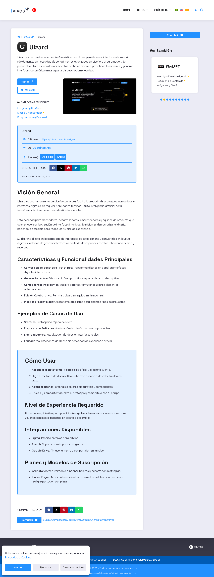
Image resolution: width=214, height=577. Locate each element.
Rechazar (45, 567)
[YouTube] (34, 10)
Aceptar (18, 567)
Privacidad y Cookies (18, 557)
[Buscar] (201, 10)
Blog (141, 10)
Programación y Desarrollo (32, 117)
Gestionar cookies (73, 567)
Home (127, 10)
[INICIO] (18, 37)
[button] (53, 168)
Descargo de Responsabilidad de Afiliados (136, 560)
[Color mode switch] (195, 10)
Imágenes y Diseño (28, 108)
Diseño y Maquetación (29, 112)
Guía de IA (161, 10)
